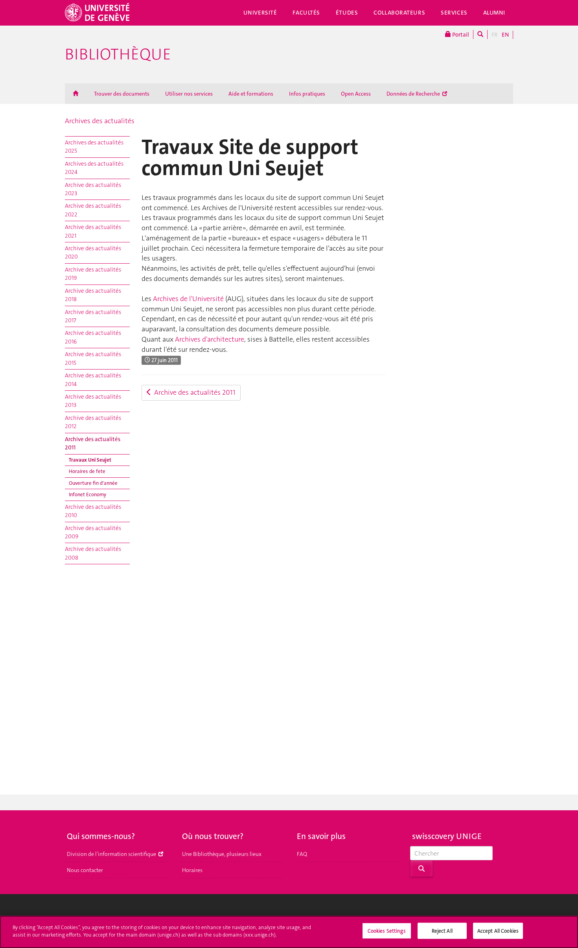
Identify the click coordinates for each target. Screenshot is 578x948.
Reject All (442, 931)
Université (260, 13)
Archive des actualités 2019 (93, 274)
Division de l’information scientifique (112, 853)
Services (454, 13)
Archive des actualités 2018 (93, 295)
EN (505, 35)
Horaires (192, 870)
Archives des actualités (99, 121)
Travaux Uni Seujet (90, 459)
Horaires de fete (87, 471)
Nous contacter (85, 870)
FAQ (302, 853)
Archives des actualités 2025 (94, 147)
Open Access (356, 93)
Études (347, 13)
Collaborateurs (399, 13)
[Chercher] (480, 34)
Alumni (494, 13)
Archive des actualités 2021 (93, 231)
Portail (460, 35)
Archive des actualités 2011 (92, 443)
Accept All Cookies (498, 931)
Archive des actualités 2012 (93, 422)
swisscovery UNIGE (447, 836)
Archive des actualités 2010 (93, 511)
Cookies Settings (387, 931)
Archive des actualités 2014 (93, 379)
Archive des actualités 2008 (93, 553)
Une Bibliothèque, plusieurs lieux (221, 853)
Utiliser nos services (189, 93)
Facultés (306, 13)
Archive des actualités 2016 (93, 337)
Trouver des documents (121, 93)
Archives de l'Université (188, 298)
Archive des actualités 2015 (93, 358)
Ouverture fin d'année (93, 483)
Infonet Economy (87, 494)
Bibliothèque (118, 54)
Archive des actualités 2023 (93, 189)
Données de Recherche (414, 93)
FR (494, 35)
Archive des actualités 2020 (93, 252)
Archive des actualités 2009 (93, 532)
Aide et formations (250, 93)
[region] (289, 932)
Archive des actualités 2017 (93, 316)
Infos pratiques (307, 93)
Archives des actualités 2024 (94, 168)
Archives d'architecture (209, 339)
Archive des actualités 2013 (93, 401)
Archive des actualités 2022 (93, 210)
